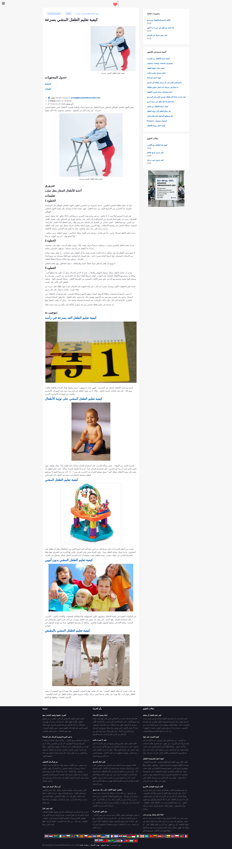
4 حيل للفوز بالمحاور (100, 811)
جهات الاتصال (95, 845)
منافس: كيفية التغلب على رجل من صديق (107, 790)
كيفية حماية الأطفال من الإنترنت (158, 59)
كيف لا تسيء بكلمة (99, 740)
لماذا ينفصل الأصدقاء (100, 715)
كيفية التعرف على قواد (151, 737)
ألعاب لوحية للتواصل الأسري (153, 787)
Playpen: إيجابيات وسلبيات (157, 121)
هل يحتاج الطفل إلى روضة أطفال (158, 111)
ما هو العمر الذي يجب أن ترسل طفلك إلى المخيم (164, 82)
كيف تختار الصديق (99, 762)
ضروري (48, 83)
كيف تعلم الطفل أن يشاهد (152, 715)
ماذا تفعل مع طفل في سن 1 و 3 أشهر (160, 28)
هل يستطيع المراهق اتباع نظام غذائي (160, 116)
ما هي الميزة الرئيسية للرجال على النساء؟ (57, 737)
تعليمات (48, 88)
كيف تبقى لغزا (47, 808)
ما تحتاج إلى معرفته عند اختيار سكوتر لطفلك (162, 87)
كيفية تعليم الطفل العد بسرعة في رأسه (70, 318)
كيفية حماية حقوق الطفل (156, 68)
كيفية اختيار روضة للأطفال (156, 126)
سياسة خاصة (84, 845)
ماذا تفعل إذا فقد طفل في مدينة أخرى (160, 102)
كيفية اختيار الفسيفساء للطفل (153, 759)
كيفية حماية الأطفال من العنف (157, 106)
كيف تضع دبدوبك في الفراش (157, 35)
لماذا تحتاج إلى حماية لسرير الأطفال (159, 92)
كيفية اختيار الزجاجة (154, 78)
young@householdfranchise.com (85, 98)
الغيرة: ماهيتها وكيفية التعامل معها (54, 715)
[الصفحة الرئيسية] (116, 3)
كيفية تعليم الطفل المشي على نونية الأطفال (73, 398)
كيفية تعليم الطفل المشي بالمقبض (67, 630)
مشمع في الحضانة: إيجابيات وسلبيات (160, 63)
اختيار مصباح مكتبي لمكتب (156, 73)
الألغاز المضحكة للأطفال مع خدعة (158, 20)
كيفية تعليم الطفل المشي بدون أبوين (69, 560)
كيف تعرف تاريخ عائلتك (155, 153)
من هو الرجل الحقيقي (50, 762)
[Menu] (3, 3)
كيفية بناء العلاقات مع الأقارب (157, 145)
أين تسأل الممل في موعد (51, 787)
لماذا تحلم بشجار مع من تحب (153, 815)
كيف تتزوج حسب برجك (155, 160)
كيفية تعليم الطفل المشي (61, 480)
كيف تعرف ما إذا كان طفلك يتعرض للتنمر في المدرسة (166, 97)
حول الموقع (105, 845)
